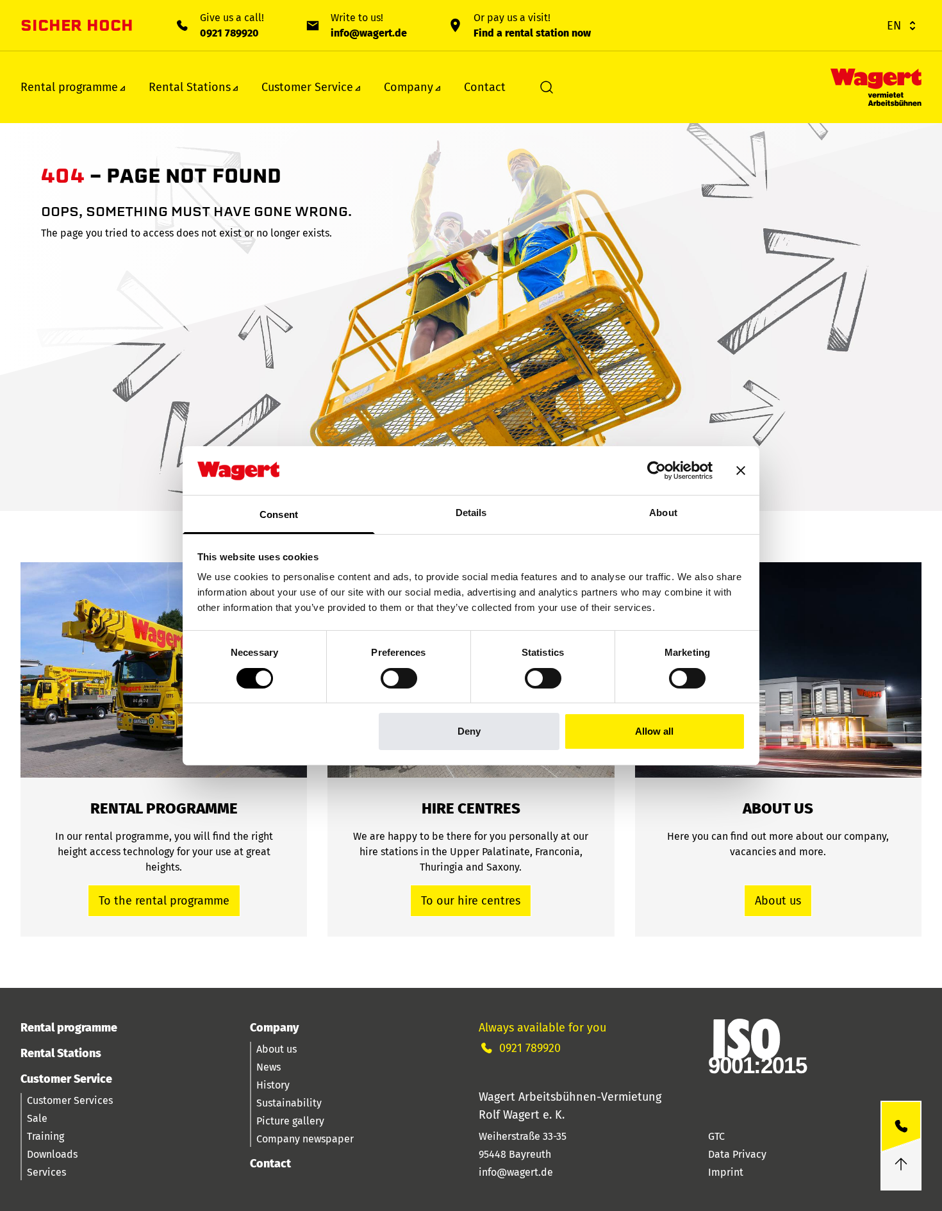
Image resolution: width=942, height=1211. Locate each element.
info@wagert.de (369, 33)
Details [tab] (471, 512)
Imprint (725, 1172)
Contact (485, 87)
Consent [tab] (279, 514)
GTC (716, 1136)
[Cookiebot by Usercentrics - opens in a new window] (656, 470)
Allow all (654, 731)
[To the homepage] (875, 87)
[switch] (399, 678)
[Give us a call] (900, 1127)
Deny (469, 731)
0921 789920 (229, 33)
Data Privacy (737, 1154)
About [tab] (663, 512)
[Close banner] (740, 470)
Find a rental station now (532, 33)
